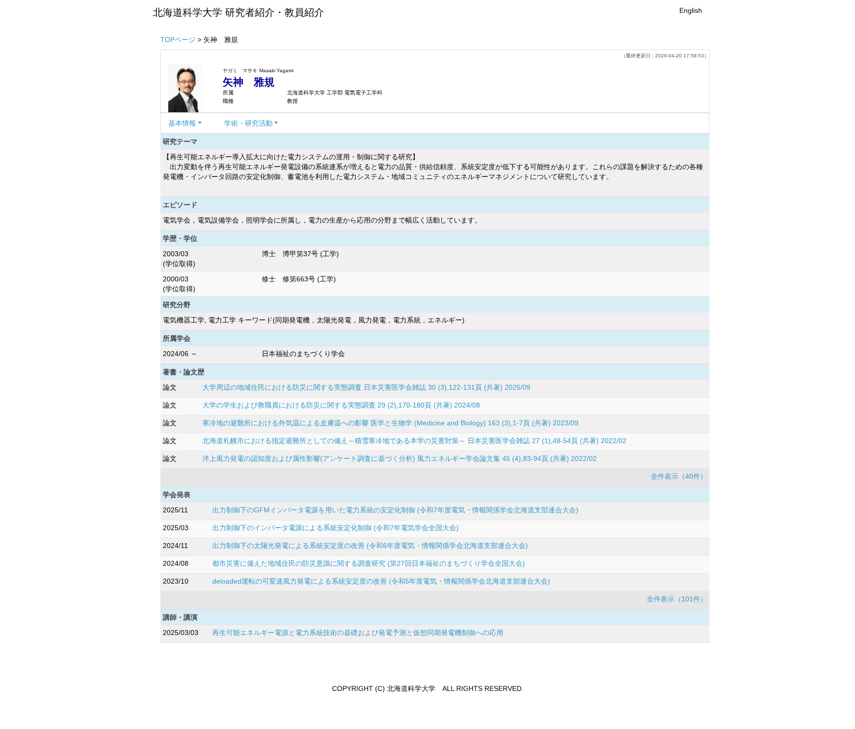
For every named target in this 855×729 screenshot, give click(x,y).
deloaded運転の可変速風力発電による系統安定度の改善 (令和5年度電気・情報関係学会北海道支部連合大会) (381, 581)
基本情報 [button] (182, 123)
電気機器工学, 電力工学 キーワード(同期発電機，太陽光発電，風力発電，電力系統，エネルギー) (314, 320)
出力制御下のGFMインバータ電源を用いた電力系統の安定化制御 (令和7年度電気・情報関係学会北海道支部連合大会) (395, 510)
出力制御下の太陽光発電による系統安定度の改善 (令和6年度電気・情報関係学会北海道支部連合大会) (370, 545)
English (690, 10)
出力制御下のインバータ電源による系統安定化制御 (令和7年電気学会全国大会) (335, 528)
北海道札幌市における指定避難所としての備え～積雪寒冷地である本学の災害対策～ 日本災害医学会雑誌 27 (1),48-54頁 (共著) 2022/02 (414, 441)
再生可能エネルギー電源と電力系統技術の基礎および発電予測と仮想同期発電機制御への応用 (357, 633)
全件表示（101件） (677, 599)
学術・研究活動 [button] (248, 123)
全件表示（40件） (679, 476)
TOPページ (177, 40)
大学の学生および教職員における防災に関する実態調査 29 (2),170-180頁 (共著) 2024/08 (341, 405)
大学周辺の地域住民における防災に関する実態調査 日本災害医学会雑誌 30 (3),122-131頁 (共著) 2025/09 (366, 387)
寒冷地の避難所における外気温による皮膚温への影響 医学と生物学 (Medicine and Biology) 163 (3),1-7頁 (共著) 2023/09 (390, 423)
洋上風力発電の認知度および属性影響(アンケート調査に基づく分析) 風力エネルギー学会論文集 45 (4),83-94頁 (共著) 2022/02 (399, 458)
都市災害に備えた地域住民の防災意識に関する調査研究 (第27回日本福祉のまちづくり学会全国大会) (368, 563)
